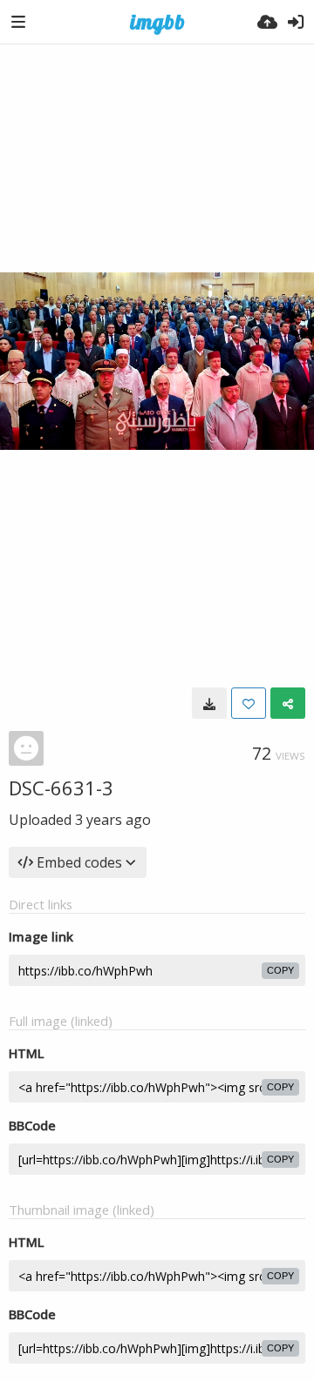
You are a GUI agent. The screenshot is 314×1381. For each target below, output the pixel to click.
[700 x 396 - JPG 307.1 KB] (209, 703)
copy (280, 970)
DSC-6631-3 (61, 787)
